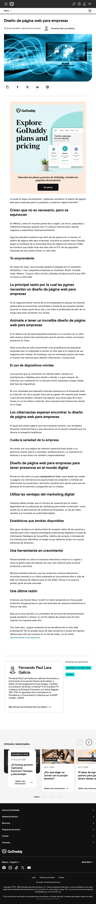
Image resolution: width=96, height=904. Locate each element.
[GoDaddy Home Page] (12, 851)
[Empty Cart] (89, 4)
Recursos (6, 823)
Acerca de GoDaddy (10, 810)
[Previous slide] (79, 742)
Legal (34, 877)
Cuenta (5, 836)
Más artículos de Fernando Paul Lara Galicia (28, 707)
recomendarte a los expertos (25, 637)
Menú (6, 11)
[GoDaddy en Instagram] (10, 869)
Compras (6, 842)
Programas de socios (11, 829)
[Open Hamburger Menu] (5, 4)
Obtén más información (20, 782)
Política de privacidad (47, 877)
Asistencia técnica (10, 817)
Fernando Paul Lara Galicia (62, 28)
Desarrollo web (20, 754)
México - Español (9, 862)
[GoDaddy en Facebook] (4, 869)
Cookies (61, 877)
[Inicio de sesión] (84, 4)
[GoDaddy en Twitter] (23, 869)
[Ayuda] (79, 4)
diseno (70, 674)
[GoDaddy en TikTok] (16, 869)
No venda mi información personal (48, 882)
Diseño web (50, 759)
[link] (17, 87)
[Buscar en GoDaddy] (90, 11)
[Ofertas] (74, 4)
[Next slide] (89, 742)
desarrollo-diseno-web (78, 668)
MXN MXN (86, 862)
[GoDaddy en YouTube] (29, 869)
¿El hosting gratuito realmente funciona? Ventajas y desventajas (22, 769)
